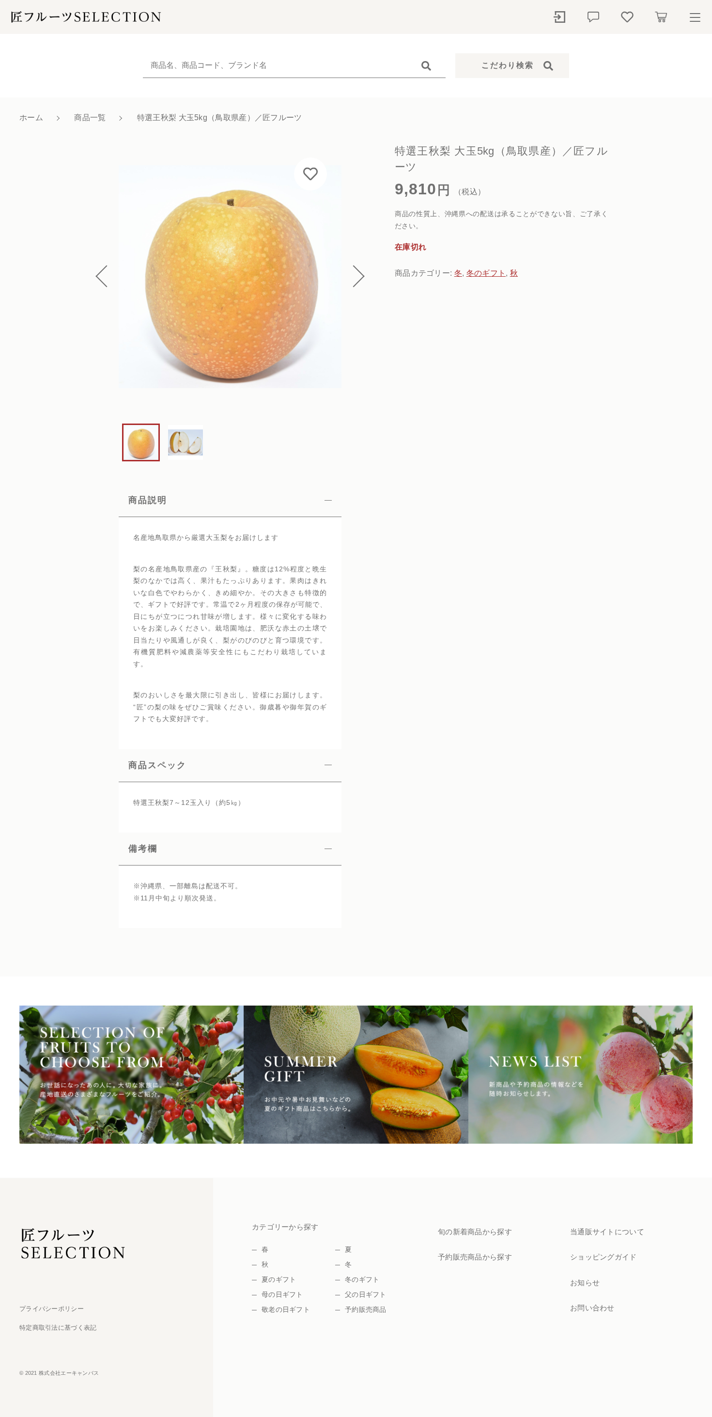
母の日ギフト (282, 1294)
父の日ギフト (366, 1294)
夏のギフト (279, 1279)
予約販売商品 (366, 1309)
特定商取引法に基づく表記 (58, 1327)
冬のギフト (486, 273)
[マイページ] (559, 17)
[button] (106, 277)
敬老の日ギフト (286, 1309)
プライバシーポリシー (51, 1308)
